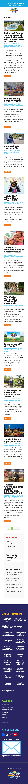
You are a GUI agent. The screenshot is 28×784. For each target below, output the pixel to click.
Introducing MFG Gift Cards (13, 345)
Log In (21, 3)
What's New (13, 46)
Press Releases (15, 496)
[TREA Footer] (20, 669)
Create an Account (12, 5)
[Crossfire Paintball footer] (8, 655)
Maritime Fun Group (9, 205)
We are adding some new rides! (13, 99)
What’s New (8, 541)
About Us (8, 3)
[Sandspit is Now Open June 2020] (14, 430)
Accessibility (4, 714)
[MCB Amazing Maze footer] (8, 648)
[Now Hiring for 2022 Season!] (14, 138)
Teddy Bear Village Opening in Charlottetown (14, 249)
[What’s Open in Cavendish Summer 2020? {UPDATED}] (14, 381)
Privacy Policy (5, 712)
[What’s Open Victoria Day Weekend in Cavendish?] (14, 288)
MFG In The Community (11, 546)
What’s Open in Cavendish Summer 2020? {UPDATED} (12, 393)
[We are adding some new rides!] (14, 89)
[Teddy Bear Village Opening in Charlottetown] (14, 238)
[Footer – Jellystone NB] (8, 691)
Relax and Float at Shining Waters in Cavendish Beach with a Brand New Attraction (14, 37)
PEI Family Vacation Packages (13, 587)
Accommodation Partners (8, 709)
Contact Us (20, 5)
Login (3, 719)
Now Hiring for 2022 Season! (12, 147)
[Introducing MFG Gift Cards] (14, 336)
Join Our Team (15, 3)
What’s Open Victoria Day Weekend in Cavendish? (11, 300)
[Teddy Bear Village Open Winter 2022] (14, 185)
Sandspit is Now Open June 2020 (12, 440)
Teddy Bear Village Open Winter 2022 (11, 198)
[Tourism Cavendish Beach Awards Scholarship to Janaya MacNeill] (14, 475)
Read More (7, 76)
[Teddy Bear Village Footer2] (20, 677)
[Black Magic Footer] (8, 669)
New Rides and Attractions (12, 44)
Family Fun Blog (9, 543)
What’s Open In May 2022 (12, 591)
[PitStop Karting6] (8, 684)
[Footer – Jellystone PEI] (20, 627)
